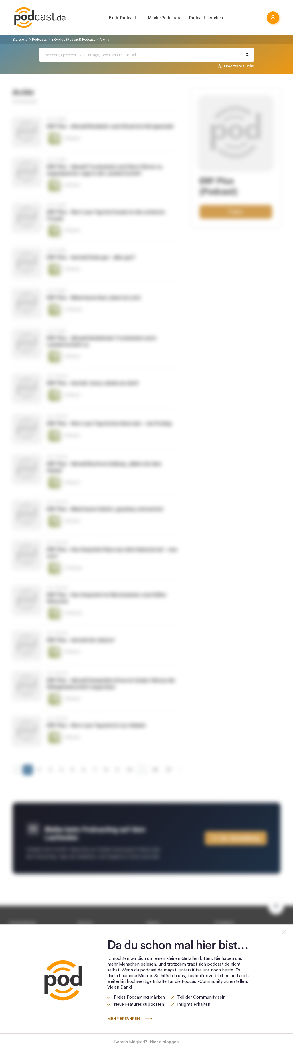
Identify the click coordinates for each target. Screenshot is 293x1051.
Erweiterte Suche (239, 66)
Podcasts (39, 40)
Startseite (20, 40)
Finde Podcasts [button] (124, 17)
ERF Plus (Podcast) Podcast (73, 40)
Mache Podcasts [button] (164, 17)
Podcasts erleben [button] (206, 17)
